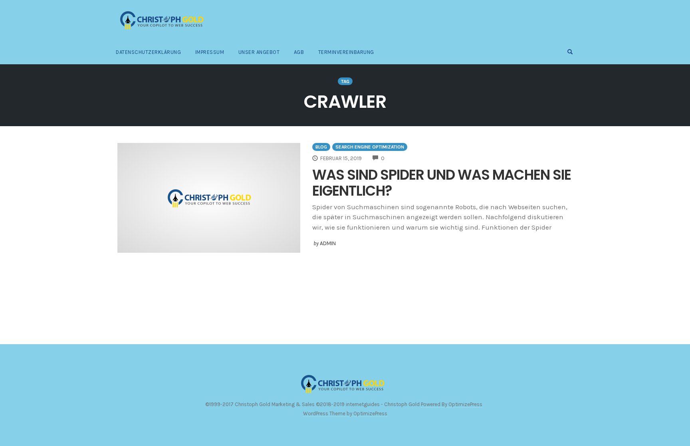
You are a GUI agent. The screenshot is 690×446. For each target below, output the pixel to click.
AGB (299, 52)
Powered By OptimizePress (451, 404)
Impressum (209, 52)
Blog (321, 147)
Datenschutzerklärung (148, 52)
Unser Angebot (259, 52)
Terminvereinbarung (346, 52)
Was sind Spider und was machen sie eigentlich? (441, 182)
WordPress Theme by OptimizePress (345, 413)
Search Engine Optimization (369, 147)
